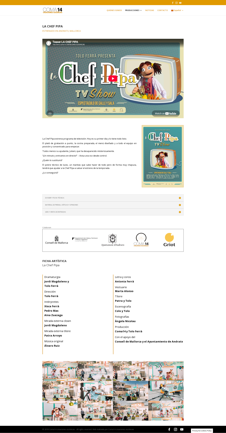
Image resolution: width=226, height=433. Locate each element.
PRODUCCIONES (132, 10)
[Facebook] (173, 3)
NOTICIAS (149, 10)
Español (177, 10)
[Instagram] (176, 3)
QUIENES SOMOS (114, 10)
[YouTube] (180, 3)
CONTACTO (162, 10)
